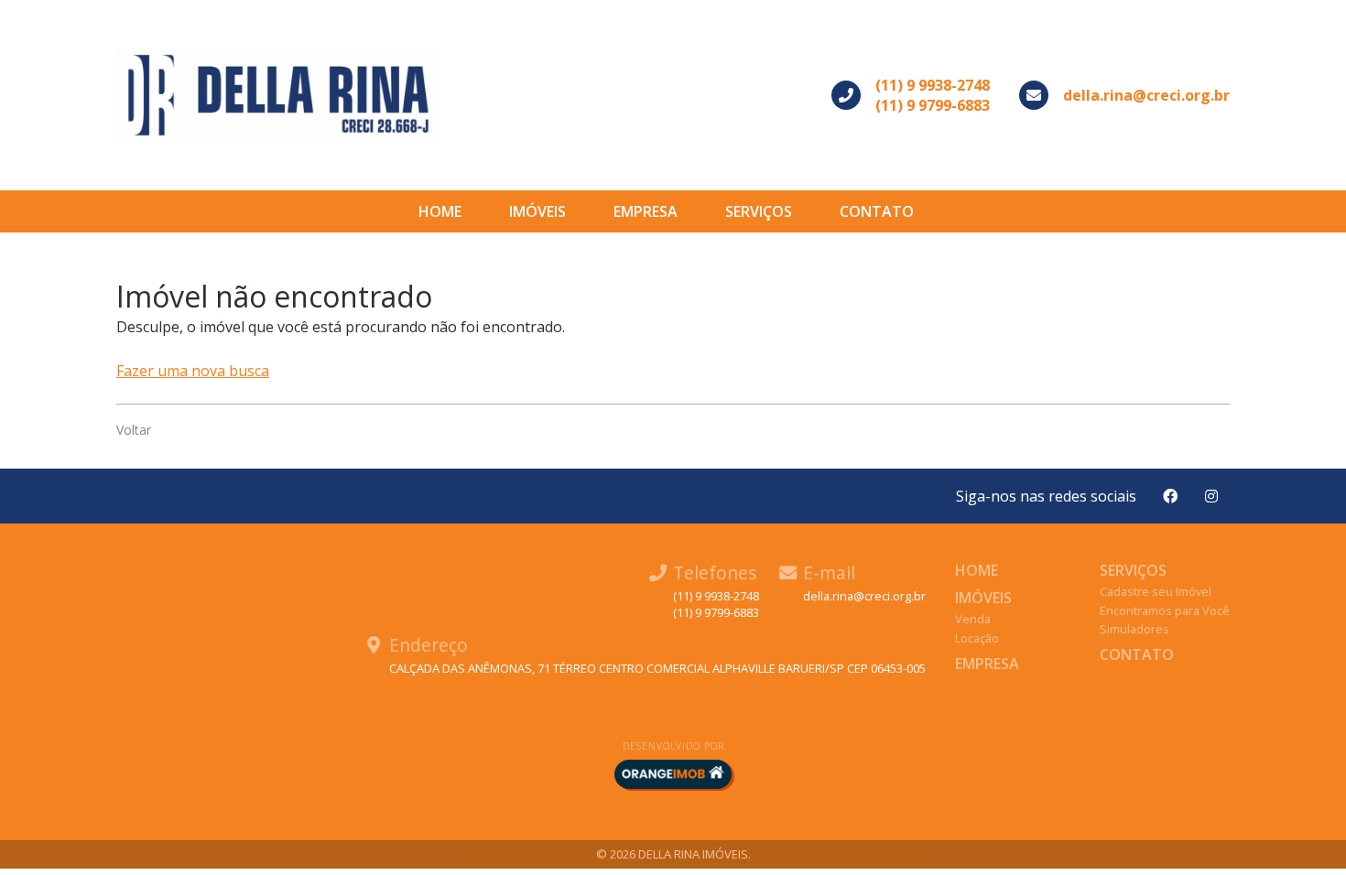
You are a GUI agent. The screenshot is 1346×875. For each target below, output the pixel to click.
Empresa (645, 211)
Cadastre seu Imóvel (1155, 591)
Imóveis (537, 211)
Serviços (758, 211)
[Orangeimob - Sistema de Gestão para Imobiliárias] (673, 774)
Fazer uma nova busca (192, 371)
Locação (977, 638)
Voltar (133, 429)
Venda (973, 618)
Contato (877, 211)
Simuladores (1134, 629)
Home (439, 211)
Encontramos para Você (1165, 610)
